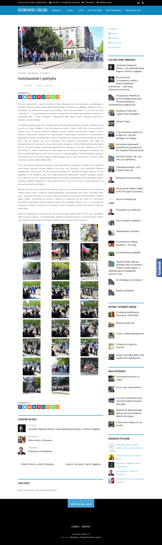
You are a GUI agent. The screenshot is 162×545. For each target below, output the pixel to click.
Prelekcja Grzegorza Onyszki (126, 346)
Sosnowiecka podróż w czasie (127, 378)
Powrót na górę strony (81, 504)
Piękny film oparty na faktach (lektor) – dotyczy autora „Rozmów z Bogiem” (125, 448)
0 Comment (27, 85)
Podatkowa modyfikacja (40, 451)
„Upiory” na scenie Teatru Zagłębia (84, 464)
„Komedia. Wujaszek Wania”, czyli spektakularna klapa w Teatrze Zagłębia (64, 429)
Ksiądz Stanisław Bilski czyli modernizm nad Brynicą (130, 356)
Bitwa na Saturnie (125, 322)
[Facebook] (20, 97)
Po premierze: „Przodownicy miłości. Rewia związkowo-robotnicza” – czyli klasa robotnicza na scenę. (123, 83)
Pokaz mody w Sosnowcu (40, 440)
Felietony (22, 73)
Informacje (33, 73)
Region (70, 10)
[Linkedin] (34, 97)
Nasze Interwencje (114, 10)
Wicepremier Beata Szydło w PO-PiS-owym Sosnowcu (129, 190)
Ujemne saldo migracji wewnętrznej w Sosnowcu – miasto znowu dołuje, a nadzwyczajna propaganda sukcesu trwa (126, 267)
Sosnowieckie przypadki (128, 252)
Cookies (76, 526)
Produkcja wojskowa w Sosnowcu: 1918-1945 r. (128, 314)
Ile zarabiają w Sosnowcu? (129, 279)
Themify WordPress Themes (90, 537)
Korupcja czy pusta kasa (128, 177)
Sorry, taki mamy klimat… (129, 387)
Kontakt (86, 526)
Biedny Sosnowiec (125, 290)
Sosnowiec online (79, 534)
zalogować (31, 490)
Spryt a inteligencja (126, 199)
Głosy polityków (95, 10)
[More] (57, 97)
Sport (81, 10)
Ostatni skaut (123, 121)
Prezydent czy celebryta (128, 209)
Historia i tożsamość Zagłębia (65, 2)
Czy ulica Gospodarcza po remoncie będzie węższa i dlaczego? (129, 401)
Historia (113, 33)
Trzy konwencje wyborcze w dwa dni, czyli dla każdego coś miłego (129, 135)
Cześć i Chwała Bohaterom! (130, 333)
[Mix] (48, 97)
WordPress (74, 537)
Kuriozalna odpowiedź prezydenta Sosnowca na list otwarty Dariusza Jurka (129, 147)
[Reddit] (29, 97)
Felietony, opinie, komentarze (33, 2)
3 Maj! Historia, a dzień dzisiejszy (36, 464)
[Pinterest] (39, 97)
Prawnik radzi (105, 2)
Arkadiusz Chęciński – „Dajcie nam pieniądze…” (128, 112)
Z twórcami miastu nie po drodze (129, 424)
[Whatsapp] (53, 97)
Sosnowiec (56, 10)
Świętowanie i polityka (37, 78)
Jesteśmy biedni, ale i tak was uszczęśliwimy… (128, 158)
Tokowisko (89, 2)
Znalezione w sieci (133, 10)
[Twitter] (25, 97)
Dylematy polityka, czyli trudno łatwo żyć (128, 169)
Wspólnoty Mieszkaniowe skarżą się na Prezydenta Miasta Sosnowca (129, 413)
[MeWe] (43, 97)
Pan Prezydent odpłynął (128, 220)
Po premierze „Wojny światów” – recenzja (127, 243)
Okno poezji (115, 47)
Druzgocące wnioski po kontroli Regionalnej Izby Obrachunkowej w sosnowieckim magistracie (124, 100)
